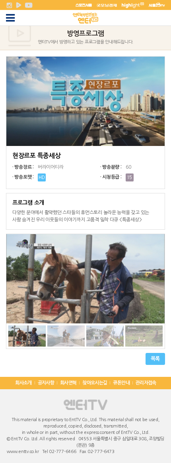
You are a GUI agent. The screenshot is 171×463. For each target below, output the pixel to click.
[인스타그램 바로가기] (9, 4)
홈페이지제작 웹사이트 (135, 451)
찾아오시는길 (94, 382)
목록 (155, 358)
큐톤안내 (121, 382)
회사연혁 (68, 382)
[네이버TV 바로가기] (19, 4)
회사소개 (23, 382)
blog (159, 451)
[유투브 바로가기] (29, 4)
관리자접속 (146, 382)
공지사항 (46, 382)
